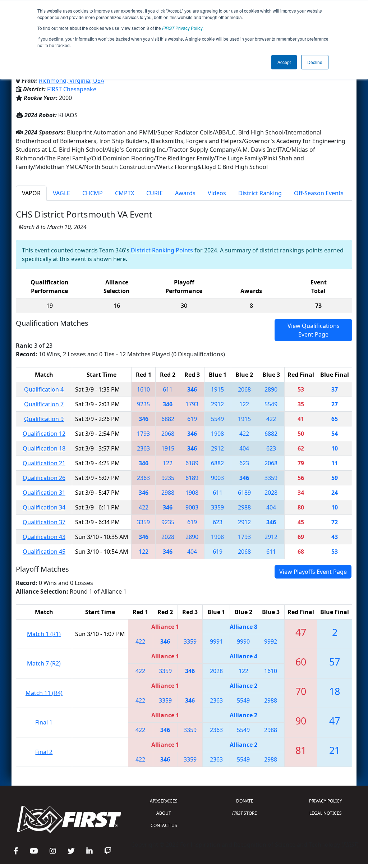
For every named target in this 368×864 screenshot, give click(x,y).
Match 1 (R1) (44, 634)
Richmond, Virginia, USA (71, 80)
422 (271, 419)
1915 (217, 389)
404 (244, 448)
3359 (270, 478)
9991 (216, 641)
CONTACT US (164, 825)
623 (271, 448)
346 (192, 389)
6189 (191, 463)
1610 (143, 389)
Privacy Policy (182, 28)
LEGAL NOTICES (325, 813)
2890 (270, 389)
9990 (243, 641)
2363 (143, 448)
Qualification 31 (44, 493)
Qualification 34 (44, 507)
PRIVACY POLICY (325, 801)
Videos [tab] (217, 193)
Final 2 (43, 752)
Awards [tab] (185, 193)
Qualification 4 (44, 389)
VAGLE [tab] (61, 193)
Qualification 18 (44, 448)
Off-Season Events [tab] (319, 193)
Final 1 (43, 722)
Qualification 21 (44, 463)
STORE (244, 813)
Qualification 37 (44, 522)
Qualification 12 (44, 434)
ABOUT (163, 813)
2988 (167, 493)
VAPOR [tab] (31, 193)
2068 (244, 389)
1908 (217, 434)
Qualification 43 (44, 537)
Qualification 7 (44, 404)
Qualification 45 (44, 552)
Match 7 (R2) (44, 663)
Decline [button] (314, 62)
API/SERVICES (164, 801)
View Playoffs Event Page (313, 572)
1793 (191, 404)
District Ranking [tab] (260, 193)
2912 (217, 404)
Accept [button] (284, 62)
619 (192, 419)
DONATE (244, 801)
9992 (270, 641)
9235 (143, 404)
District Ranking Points (162, 250)
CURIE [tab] (154, 193)
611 (167, 389)
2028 (270, 493)
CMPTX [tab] (124, 193)
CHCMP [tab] (92, 193)
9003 (217, 478)
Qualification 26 (44, 478)
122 (244, 404)
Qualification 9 (44, 419)
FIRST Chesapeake (71, 89)
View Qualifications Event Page (314, 330)
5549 (270, 404)
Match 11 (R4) (44, 693)
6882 (167, 419)
